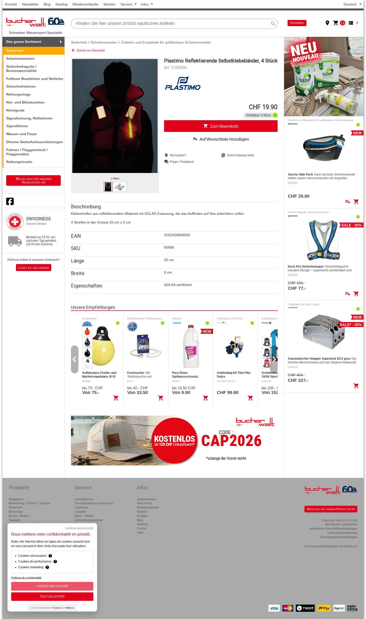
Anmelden (297, 23)
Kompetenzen (84, 499)
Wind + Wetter (84, 516)
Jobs (140, 532)
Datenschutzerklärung (342, 533)
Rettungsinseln (19, 162)
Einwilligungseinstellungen (339, 537)
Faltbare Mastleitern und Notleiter (34, 79)
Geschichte (144, 503)
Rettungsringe (18, 94)
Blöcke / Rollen (19, 516)
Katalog (61, 4)
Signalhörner (17, 126)
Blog (47, 4)
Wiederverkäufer (85, 4)
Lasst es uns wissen (33, 268)
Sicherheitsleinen (21, 86)
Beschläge (16, 511)
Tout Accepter (52, 596)
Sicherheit (79, 42)
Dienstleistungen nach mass (94, 503)
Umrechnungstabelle (89, 520)
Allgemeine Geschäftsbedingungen (333, 528)
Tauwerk (14, 520)
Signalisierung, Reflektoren (29, 118)
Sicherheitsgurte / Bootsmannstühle (21, 68)
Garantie (80, 511)
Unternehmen (146, 499)
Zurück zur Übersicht (88, 50)
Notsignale (15, 110)
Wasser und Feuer (21, 134)
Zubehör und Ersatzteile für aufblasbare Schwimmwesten (166, 42)
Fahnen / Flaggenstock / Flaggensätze (27, 152)
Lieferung (81, 507)
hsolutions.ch (348, 546)
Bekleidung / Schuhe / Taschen (30, 503)
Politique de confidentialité (26, 577)
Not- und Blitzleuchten (25, 102)
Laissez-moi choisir (52, 586)
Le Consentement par (52, 607)
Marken (110, 4)
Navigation (16, 499)
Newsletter (30, 4)
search (273, 24)
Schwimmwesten (20, 58)
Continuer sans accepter (79, 527)
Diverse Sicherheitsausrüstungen (34, 142)
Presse (141, 528)
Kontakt (11, 4)
